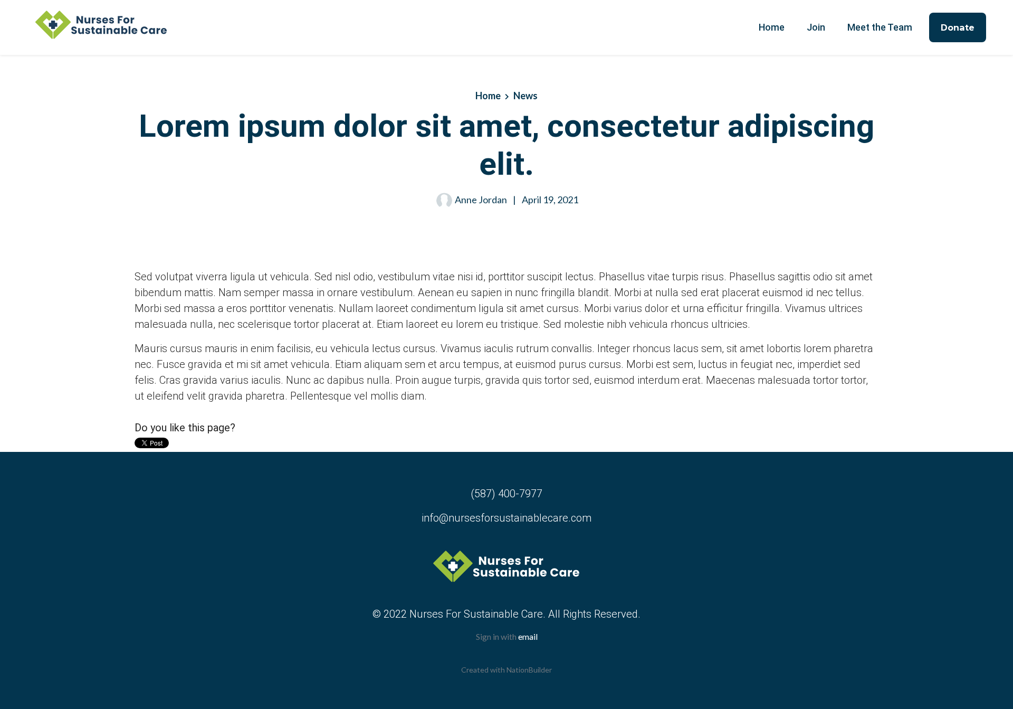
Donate (957, 27)
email (528, 636)
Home (772, 27)
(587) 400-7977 (506, 493)
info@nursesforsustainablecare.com (506, 518)
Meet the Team (879, 27)
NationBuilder (529, 669)
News (525, 95)
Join (816, 27)
